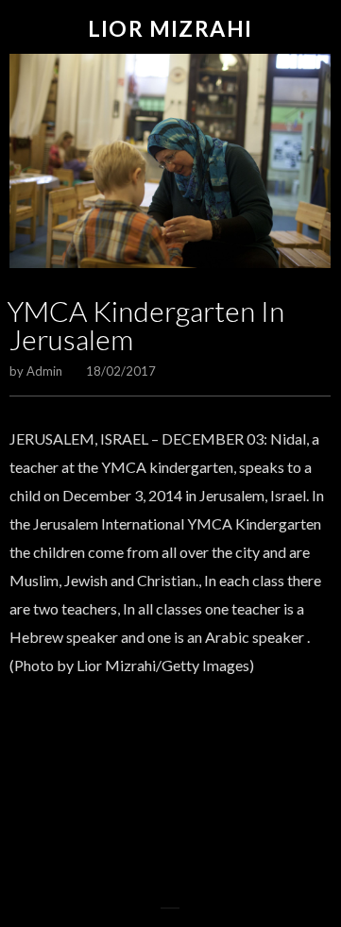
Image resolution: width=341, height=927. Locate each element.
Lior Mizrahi (170, 29)
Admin (44, 371)
